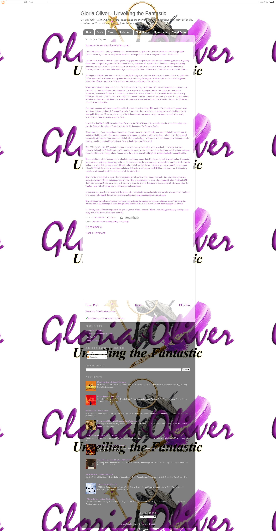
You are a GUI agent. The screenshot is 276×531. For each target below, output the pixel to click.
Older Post (184, 305)
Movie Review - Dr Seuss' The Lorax (111, 382)
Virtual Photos (179, 32)
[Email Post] (121, 217)
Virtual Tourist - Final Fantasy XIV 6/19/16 (114, 459)
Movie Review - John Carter (108, 396)
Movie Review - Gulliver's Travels (99, 474)
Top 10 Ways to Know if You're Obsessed (102, 435)
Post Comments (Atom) (105, 311)
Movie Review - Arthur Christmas (100, 499)
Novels (100, 32)
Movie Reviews (143, 32)
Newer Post (92, 305)
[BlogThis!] (129, 217)
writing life (117, 221)
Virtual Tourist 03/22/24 (107, 484)
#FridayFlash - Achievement (97, 410)
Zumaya (125, 221)
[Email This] (126, 217)
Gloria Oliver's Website (95, 330)
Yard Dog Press (92, 337)
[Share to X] (132, 217)
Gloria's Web (125, 32)
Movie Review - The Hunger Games (111, 445)
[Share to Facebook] (134, 217)
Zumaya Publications (94, 340)
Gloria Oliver (97, 221)
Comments (93, 357)
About (111, 32)
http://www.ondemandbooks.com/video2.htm (167, 152)
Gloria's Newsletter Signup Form (99, 333)
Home (89, 32)
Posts (91, 352)
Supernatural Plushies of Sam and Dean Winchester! (118, 421)
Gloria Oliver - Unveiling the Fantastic (123, 13)
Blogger (152, 524)
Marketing (107, 221)
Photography (161, 32)
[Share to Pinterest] (137, 217)
